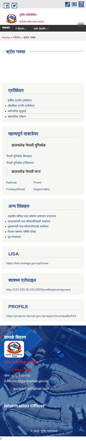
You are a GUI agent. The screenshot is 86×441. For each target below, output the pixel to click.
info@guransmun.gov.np (30, 381)
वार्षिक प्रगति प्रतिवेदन (20, 100)
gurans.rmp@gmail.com (31, 388)
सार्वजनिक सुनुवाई (17, 111)
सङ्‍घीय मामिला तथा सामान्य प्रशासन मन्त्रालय (32, 216)
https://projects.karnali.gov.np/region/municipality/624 (41, 316)
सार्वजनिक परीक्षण (17, 116)
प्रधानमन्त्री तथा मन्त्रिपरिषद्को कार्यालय (29, 221)
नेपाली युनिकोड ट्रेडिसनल (20, 162)
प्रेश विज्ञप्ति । (38, 28)
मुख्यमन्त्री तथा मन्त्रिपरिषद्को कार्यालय (28, 226)
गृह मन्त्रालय (14, 236)
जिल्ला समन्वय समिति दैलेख (22, 231)
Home (6, 37)
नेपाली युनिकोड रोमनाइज (19, 156)
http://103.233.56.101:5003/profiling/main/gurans (38, 289)
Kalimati (11, 182)
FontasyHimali (15, 189)
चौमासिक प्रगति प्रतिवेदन (21, 105)
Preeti (37, 182)
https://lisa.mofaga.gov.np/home (27, 263)
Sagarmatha (41, 189)
